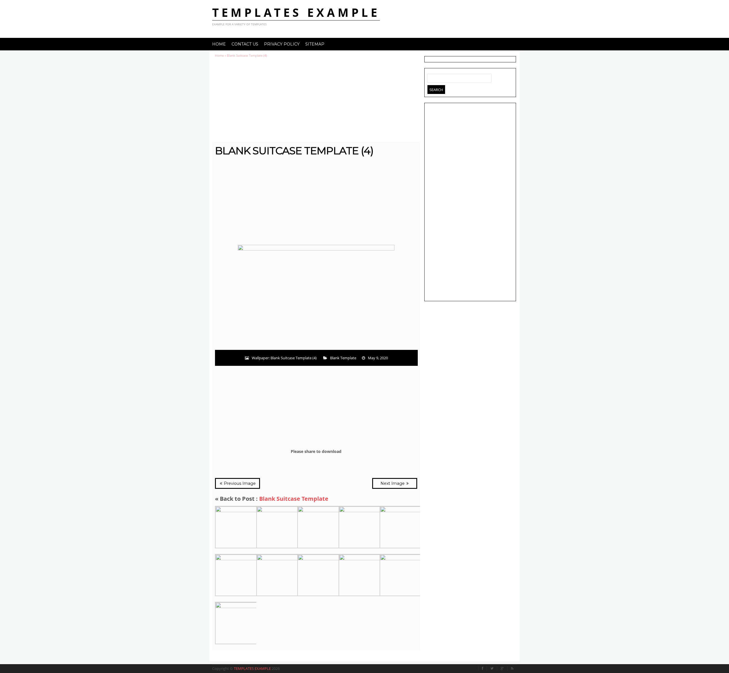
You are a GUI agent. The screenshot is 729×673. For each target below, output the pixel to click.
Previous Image (239, 483)
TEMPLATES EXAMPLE (296, 12)
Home (219, 44)
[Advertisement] (316, 99)
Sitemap (314, 44)
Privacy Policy (282, 44)
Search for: (431, 77)
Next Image (393, 483)
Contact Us (245, 44)
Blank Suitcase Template (293, 498)
